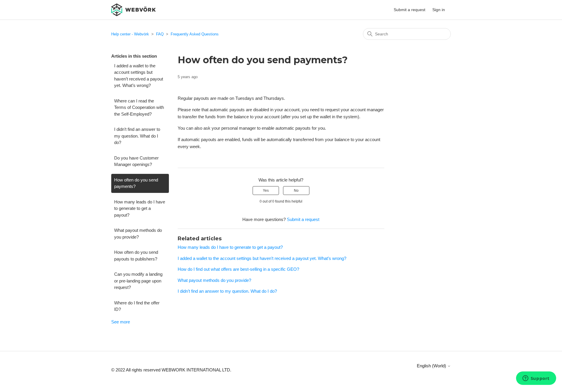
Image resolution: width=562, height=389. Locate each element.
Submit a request (409, 9)
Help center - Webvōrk (130, 34)
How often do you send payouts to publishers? (136, 255)
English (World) (432, 365)
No (296, 190)
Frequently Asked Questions (195, 34)
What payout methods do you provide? (138, 233)
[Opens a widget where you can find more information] (536, 378)
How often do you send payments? (136, 183)
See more (120, 321)
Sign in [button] (438, 9)
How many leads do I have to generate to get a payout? (139, 208)
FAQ (160, 34)
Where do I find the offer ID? (137, 306)
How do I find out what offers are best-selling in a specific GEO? (238, 269)
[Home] (133, 9)
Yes (266, 190)
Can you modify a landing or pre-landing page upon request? (138, 281)
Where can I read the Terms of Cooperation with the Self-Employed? (139, 107)
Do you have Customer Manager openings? (136, 161)
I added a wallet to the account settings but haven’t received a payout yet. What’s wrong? (138, 75)
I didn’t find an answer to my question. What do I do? (137, 136)
